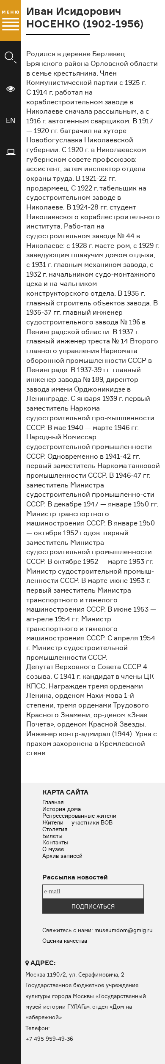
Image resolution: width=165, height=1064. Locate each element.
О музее (53, 849)
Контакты (55, 842)
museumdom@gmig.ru (123, 930)
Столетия (55, 829)
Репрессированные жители (79, 815)
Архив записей (62, 855)
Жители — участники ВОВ (77, 822)
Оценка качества (64, 940)
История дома (61, 808)
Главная (53, 802)
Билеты (52, 836)
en (10, 120)
